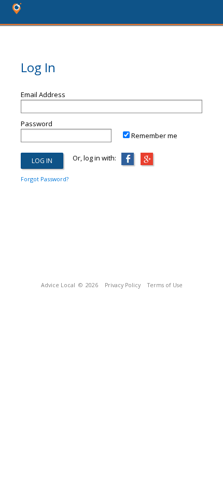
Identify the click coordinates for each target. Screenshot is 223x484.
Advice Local (58, 285)
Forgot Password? (44, 179)
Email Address (43, 94)
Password (36, 123)
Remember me (154, 135)
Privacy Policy (123, 285)
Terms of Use (165, 285)
